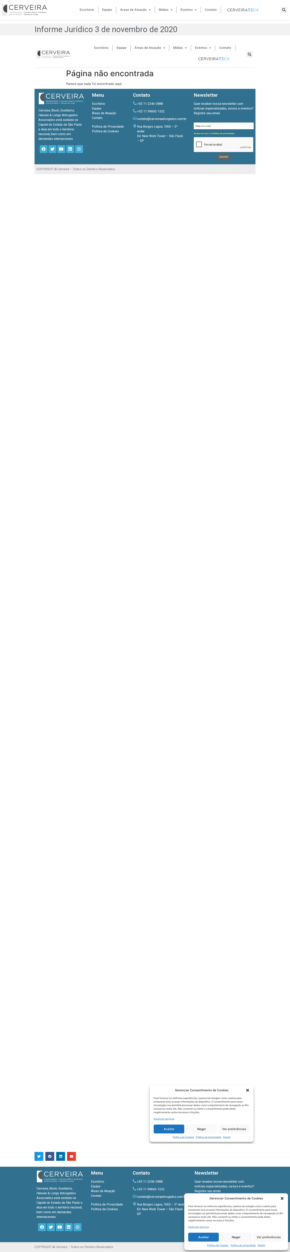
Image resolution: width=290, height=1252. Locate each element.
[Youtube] (60, 1227)
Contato (211, 10)
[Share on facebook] (49, 1156)
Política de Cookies (217, 1245)
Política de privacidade (243, 1245)
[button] (282, 1198)
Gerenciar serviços (198, 1226)
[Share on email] (71, 1156)
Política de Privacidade (107, 1204)
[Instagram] (77, 1227)
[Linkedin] (69, 1227)
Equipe (107, 10)
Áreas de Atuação (133, 10)
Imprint (261, 1245)
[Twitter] (51, 1227)
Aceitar (203, 1237)
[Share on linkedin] (60, 1156)
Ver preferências (269, 1237)
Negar (236, 1237)
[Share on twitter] (39, 1156)
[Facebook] (42, 1227)
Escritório (87, 10)
